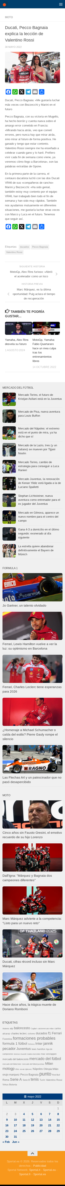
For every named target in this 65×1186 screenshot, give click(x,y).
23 (6, 1131)
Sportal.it (34, 1170)
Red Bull (56, 1075)
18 (24, 1125)
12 (32, 1119)
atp (11, 1028)
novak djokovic (26, 1069)
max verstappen (48, 1054)
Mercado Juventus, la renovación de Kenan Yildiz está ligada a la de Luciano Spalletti (39, 482)
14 (49, 1119)
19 (32, 1125)
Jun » (15, 1142)
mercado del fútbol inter (11, 1064)
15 (58, 1119)
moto (9, 17)
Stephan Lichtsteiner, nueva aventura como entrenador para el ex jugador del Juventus (39, 499)
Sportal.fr (25, 1174)
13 (41, 1119)
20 (41, 1125)
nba (17, 1069)
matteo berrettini (33, 1054)
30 (6, 1136)
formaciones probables (34, 1038)
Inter (38, 1043)
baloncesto (22, 1028)
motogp (8, 1069)
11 (23, 1119)
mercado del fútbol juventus (33, 1064)
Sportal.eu (49, 1170)
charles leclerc (19, 1033)
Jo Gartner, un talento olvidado (24, 605)
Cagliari (34, 1029)
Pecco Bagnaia (40, 247)
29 (58, 1131)
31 (15, 1136)
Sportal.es (39, 1174)
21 (49, 1125)
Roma (5, 1080)
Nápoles (38, 1068)
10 (15, 1119)
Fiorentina (7, 1039)
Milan (49, 1063)
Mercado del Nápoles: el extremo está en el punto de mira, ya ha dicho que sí (38, 432)
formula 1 (10, 1043)
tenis (35, 1079)
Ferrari (57, 1033)
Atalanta (5, 1029)
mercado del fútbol (45, 1059)
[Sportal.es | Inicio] (6, 4)
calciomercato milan (46, 1029)
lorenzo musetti (20, 1054)
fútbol (22, 1043)
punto (45, 1074)
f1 (49, 1033)
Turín (42, 1080)
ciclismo (31, 1034)
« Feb (6, 1142)
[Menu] (61, 4)
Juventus (23, 1049)
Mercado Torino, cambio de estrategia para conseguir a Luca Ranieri (38, 466)
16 (6, 1125)
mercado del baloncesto (15, 1059)
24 (15, 1131)
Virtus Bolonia (9, 1084)
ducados (24, 247)
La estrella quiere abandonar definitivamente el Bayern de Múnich (36, 550)
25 (24, 1131)
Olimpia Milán (51, 1069)
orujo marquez (11, 1074)
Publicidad (39, 1165)
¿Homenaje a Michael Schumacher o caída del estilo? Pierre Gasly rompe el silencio (30, 734)
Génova (31, 1044)
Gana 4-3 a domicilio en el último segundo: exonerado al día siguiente (38, 533)
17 (15, 1125)
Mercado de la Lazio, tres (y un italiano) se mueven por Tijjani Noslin (37, 449)
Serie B (26, 1080)
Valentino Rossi (14, 252)
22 (58, 1125)
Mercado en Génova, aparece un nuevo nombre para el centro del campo (38, 516)
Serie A (16, 1079)
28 (49, 1131)
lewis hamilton (38, 1049)
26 (32, 1131)
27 (41, 1131)
